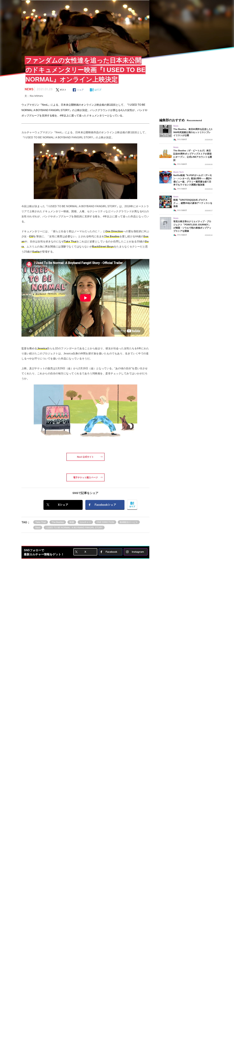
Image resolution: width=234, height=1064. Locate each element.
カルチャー (85, 522)
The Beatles (58, 522)
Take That (40, 522)
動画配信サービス (129, 522)
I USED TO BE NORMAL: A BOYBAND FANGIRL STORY (74, 527)
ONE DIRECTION (105, 522)
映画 (72, 522)
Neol (37, 527)
